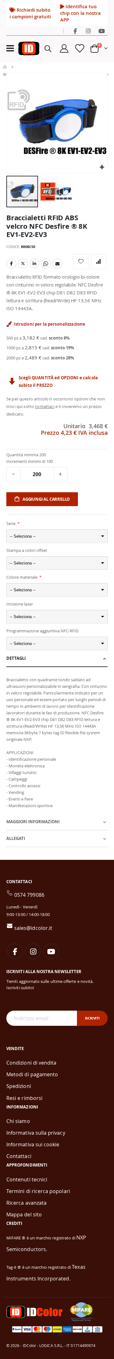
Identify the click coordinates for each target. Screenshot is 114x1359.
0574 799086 (29, 894)
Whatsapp (46, 263)
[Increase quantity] (61, 474)
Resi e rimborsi (24, 1098)
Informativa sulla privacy (35, 1132)
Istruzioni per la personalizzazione (49, 324)
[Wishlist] (79, 48)
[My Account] (64, 48)
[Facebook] (75, 31)
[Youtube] (101, 31)
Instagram (33, 951)
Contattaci (18, 1156)
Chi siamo (18, 1121)
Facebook (11, 263)
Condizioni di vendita (31, 1062)
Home (5, 67)
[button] (101, 167)
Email (57, 263)
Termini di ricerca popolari (38, 1191)
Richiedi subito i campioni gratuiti (30, 13)
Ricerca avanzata (26, 1202)
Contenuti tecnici (26, 1179)
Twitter (23, 263)
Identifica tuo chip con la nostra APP (80, 13)
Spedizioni (18, 1086)
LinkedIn (34, 263)
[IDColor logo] (28, 48)
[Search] (48, 48)
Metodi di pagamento (32, 1074)
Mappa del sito (24, 1214)
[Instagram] (88, 31)
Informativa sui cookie (32, 1144)
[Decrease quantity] (13, 474)
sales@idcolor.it (33, 928)
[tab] (57, 658)
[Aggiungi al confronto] (98, 261)
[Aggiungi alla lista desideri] (80, 261)
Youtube (51, 951)
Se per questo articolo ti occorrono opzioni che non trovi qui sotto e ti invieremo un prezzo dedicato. (55, 406)
